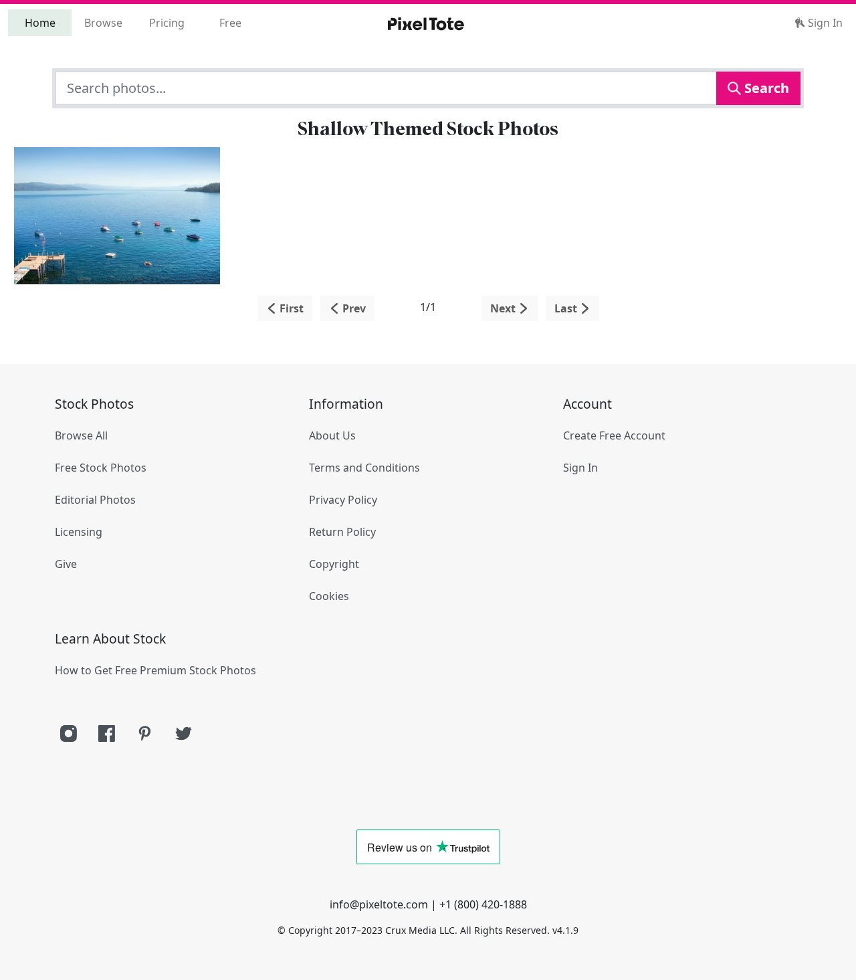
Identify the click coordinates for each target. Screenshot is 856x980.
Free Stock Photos (100, 467)
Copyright (334, 564)
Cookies (329, 596)
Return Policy (342, 531)
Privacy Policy (343, 499)
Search (765, 88)
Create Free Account (614, 435)
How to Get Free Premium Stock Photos (155, 670)
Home (40, 22)
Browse (103, 22)
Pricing (167, 22)
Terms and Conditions (364, 467)
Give (66, 564)
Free (230, 22)
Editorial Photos (95, 499)
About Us (332, 435)
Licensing (78, 531)
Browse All (81, 435)
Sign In (824, 22)
